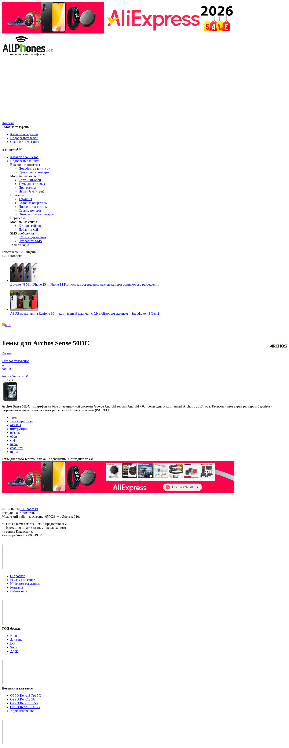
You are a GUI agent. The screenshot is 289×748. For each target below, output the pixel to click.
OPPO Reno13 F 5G (24, 703)
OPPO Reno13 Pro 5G (25, 695)
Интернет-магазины (33, 206)
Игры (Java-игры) (31, 191)
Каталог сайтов (30, 225)
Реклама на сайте (22, 580)
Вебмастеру (18, 591)
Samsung (16, 639)
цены (14, 452)
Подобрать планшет (24, 161)
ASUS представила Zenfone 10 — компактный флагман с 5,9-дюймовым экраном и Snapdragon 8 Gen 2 (84, 313)
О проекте (17, 576)
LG (12, 643)
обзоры (15, 432)
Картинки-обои (30, 180)
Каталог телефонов (24, 134)
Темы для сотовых (32, 184)
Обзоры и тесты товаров (36, 214)
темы (14, 417)
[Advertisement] (144, 89)
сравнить (16, 448)
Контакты (17, 587)
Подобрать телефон (24, 138)
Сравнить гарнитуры (34, 172)
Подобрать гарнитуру (34, 168)
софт (13, 440)
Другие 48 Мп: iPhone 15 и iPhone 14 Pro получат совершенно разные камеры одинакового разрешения (84, 284)
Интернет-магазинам (25, 583)
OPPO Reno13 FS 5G (25, 707)
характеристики (21, 421)
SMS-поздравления (32, 237)
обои (13, 436)
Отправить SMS (30, 241)
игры (14, 444)
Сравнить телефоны (24, 142)
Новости (8, 123)
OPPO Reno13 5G (23, 699)
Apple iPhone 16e (22, 711)
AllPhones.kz (29, 509)
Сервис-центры (30, 210)
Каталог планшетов (24, 157)
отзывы (15, 425)
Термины (25, 199)
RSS (8, 325)
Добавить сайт (29, 229)
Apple (14, 651)
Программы (27, 187)
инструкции (19, 429)
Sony (13, 647)
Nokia (14, 636)
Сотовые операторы (33, 203)
